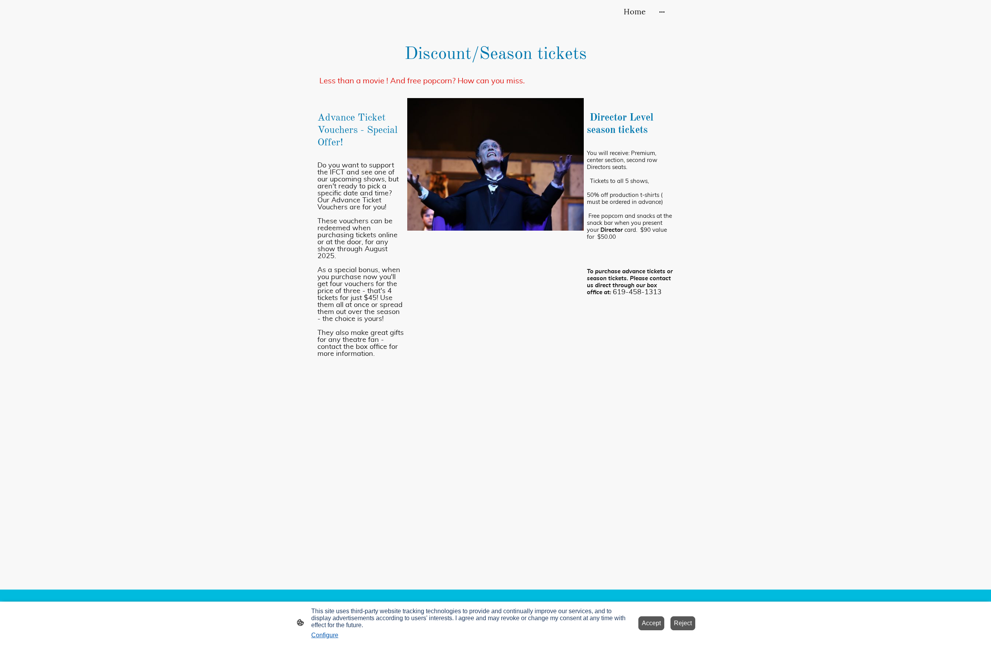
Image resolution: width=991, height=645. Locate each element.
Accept (651, 623)
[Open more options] (661, 11)
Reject (683, 623)
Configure (324, 635)
